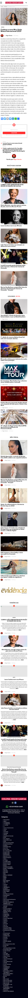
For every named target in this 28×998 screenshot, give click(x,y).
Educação (5, 937)
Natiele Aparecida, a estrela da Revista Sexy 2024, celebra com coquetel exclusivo (14, 457)
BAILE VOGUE (6, 979)
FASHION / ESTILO (7, 911)
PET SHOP (5, 860)
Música (4, 876)
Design (4, 952)
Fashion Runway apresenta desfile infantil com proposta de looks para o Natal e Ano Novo (14, 404)
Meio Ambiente (6, 880)
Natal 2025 (5, 871)
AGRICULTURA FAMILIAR (8, 991)
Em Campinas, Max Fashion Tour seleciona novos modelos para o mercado (14, 381)
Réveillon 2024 (6, 852)
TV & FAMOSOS (6, 823)
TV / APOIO (5, 825)
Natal (4, 873)
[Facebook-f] (15, 803)
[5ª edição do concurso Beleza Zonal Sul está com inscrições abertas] (14, 328)
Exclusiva (5, 919)
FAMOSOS (5, 912)
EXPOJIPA (5, 917)
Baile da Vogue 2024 (7, 980)
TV (3, 826)
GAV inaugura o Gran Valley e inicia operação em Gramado (12, 553)
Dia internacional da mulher (9, 944)
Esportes (5, 925)
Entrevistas (5, 926)
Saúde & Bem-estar (7, 840)
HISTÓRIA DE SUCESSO (8, 894)
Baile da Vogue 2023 (7, 981)
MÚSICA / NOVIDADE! (7, 875)
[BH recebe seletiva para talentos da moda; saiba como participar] (14, 350)
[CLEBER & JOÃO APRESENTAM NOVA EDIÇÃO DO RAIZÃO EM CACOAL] (14, 175)
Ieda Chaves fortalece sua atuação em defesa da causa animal (12, 245)
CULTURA (5, 957)
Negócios (5, 869)
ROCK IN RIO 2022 (7, 846)
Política (4, 858)
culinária (5, 960)
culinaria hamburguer (7, 958)
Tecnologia (5, 833)
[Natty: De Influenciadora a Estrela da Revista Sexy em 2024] (14, 495)
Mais (20, 630)
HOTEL (4, 892)
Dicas (4, 942)
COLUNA (5, 962)
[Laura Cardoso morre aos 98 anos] (14, 216)
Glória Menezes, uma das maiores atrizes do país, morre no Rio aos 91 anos (13, 206)
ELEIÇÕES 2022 (6, 935)
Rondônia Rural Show (7, 844)
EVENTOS (5, 921)
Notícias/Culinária (7, 863)
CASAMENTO (6, 968)
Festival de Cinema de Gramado (8, 263)
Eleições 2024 (6, 934)
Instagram (5, 888)
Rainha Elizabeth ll (7, 857)
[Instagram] (12, 803)
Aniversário (5, 989)
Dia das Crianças (6, 950)
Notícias (3, 242)
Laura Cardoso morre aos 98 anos (11, 225)
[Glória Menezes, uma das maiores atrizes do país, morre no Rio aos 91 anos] (14, 196)
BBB (4, 977)
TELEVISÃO (5, 831)
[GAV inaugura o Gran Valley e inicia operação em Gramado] (14, 543)
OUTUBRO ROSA (6, 861)
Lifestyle (5, 885)
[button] (26, 3)
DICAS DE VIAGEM (7, 941)
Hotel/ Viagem (6, 891)
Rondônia (5, 845)
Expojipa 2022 (6, 915)
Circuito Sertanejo (7, 964)
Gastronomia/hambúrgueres (9, 899)
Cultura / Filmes (6, 956)
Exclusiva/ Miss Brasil (7, 918)
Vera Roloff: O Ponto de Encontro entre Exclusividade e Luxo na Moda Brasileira (13, 316)
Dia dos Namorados (7, 949)
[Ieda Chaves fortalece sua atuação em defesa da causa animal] (14, 236)
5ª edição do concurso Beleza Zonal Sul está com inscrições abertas (13, 338)
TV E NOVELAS (6, 822)
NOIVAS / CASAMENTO (8, 868)
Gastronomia (6, 900)
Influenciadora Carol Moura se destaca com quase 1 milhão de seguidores (13, 576)
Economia (5, 938)
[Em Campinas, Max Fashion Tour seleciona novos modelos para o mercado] (14, 371)
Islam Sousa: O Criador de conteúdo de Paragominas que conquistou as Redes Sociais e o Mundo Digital (13, 529)
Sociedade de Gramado (8, 836)
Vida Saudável (6, 819)
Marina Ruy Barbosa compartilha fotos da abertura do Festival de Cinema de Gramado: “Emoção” (14, 289)
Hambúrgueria (6, 895)
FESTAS (5, 907)
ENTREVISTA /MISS (7, 929)
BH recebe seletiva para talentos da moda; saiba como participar (14, 359)
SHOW (2, 182)
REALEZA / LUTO (7, 856)
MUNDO (5, 877)
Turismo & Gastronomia (8, 827)
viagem (4, 821)
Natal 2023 (5, 872)
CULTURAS (5, 953)
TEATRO (5, 834)
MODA (18, 296)
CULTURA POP (6, 954)
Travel (4, 830)
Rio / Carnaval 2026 (7, 850)
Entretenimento (6, 933)
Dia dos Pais (5, 945)
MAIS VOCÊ (5, 881)
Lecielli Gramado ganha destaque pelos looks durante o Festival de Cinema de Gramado (13, 267)
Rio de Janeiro (6, 849)
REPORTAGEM (6, 854)
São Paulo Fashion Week (8, 842)
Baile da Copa (6, 983)
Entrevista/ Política (7, 927)
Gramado (5, 896)
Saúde (4, 841)
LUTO (2, 203)
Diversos (5, 939)
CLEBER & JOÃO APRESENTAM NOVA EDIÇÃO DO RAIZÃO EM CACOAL (12, 185)
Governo (5, 898)
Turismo (5, 829)
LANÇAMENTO (6, 887)
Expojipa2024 (6, 914)
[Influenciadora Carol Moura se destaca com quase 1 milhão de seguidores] (14, 567)
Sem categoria (6, 838)
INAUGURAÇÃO (6, 890)
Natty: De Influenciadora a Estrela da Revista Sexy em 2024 (12, 505)
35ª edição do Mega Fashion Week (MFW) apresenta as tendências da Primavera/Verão (13, 427)
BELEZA (5, 976)
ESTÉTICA (5, 923)
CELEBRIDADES (6, 966)
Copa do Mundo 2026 (7, 961)
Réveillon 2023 (6, 853)
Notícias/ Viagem (7, 864)
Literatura (5, 884)
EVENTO (5, 922)
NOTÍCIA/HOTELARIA (7, 867)
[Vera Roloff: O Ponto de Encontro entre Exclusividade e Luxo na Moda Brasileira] (14, 306)
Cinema (5, 965)
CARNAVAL (5, 969)
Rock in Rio (5, 848)
